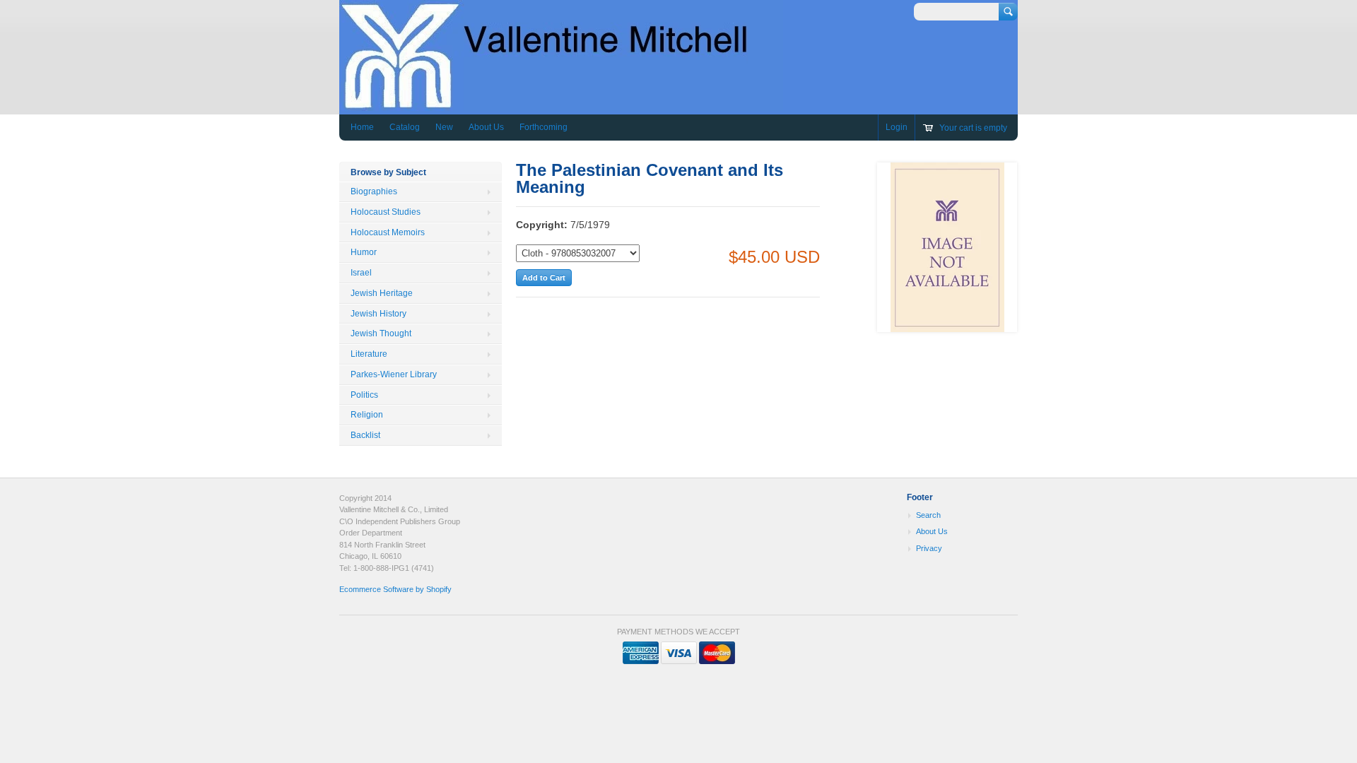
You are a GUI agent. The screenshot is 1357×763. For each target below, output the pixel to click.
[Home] (561, 104)
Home (362, 127)
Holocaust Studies (386, 212)
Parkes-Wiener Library (394, 374)
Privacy (929, 548)
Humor (364, 252)
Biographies (374, 191)
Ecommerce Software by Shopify (395, 589)
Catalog (404, 127)
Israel (361, 273)
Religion (367, 415)
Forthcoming (543, 127)
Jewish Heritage (382, 293)
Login (896, 127)
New (444, 127)
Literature (369, 354)
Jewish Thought (381, 333)
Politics (364, 395)
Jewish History (378, 314)
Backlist (365, 435)
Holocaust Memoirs (388, 232)
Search (928, 515)
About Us (486, 127)
